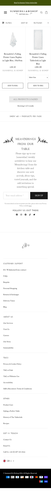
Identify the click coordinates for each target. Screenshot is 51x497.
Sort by (24, 23)
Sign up (39, 195)
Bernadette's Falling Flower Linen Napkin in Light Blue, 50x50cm (12, 57)
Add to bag (12, 85)
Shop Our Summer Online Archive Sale (25, 3)
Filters (9, 23)
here (30, 206)
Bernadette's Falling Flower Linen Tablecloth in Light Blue (37, 59)
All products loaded (25, 99)
